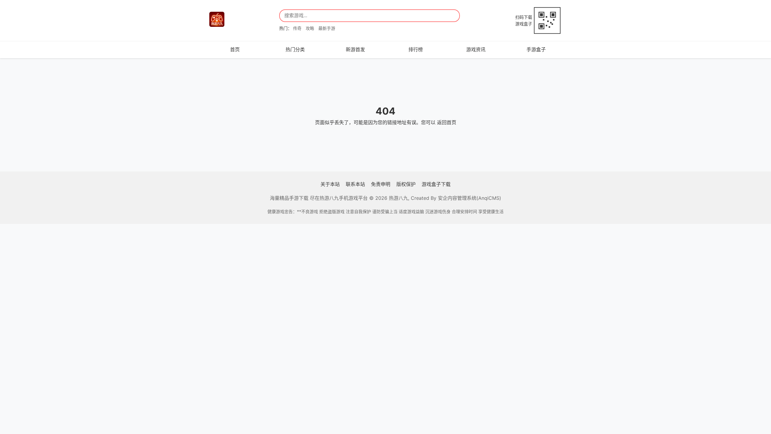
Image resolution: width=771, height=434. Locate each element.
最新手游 (326, 28)
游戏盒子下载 (436, 184)
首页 (235, 49)
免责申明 (380, 184)
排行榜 (415, 49)
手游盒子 (536, 49)
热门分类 (295, 49)
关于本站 (330, 184)
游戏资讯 (475, 49)
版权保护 (406, 184)
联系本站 (355, 184)
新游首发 (355, 49)
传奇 (297, 28)
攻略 (310, 28)
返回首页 (446, 122)
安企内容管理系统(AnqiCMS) (469, 198)
